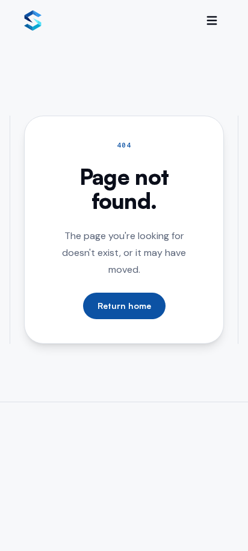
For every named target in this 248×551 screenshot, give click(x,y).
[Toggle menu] (212, 20)
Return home (124, 305)
